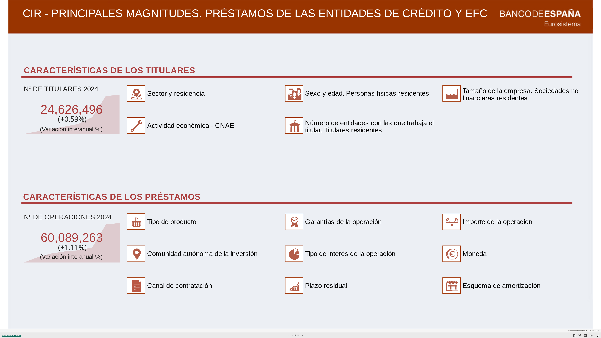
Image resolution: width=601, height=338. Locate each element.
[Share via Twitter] (579, 336)
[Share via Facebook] (574, 336)
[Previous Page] (288, 335)
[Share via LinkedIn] (585, 336)
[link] (215, 93)
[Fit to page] (597, 330)
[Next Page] (302, 335)
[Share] (591, 335)
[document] (258, 25)
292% (591, 330)
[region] (300, 164)
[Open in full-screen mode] (598, 336)
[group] (258, 19)
